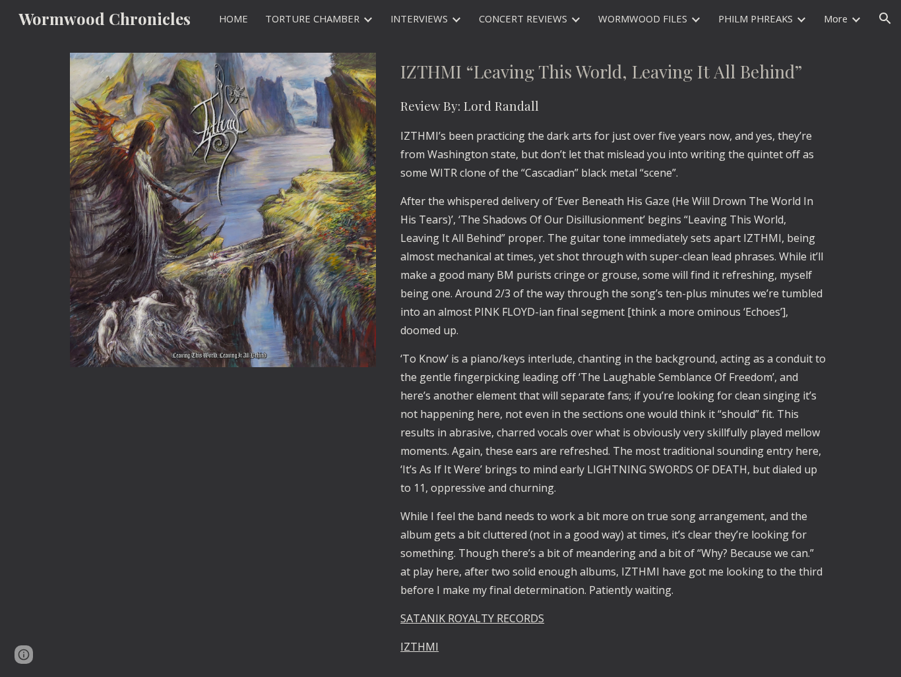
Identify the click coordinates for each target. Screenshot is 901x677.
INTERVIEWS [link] (419, 18)
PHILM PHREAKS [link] (755, 18)
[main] (613, 357)
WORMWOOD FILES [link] (642, 18)
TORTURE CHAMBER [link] (312, 18)
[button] (885, 18)
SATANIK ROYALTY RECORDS (472, 618)
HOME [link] (233, 18)
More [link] (836, 18)
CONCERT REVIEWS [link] (523, 18)
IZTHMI (419, 646)
